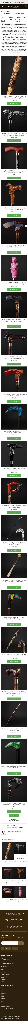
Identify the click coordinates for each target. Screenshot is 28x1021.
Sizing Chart (4, 993)
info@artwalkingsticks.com (7, 963)
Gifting (2, 1002)
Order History (4, 973)
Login (2, 969)
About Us (3, 988)
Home (2, 11)
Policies (2, 996)
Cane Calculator (5, 995)
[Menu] (2, 6)
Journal (7, 11)
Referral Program (5, 976)
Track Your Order (5, 974)
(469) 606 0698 (15, 2)
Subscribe (21, 943)
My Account (4, 971)
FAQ (2, 991)
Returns (3, 1000)
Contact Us (3, 979)
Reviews (3, 990)
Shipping (3, 998)
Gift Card (3, 977)
